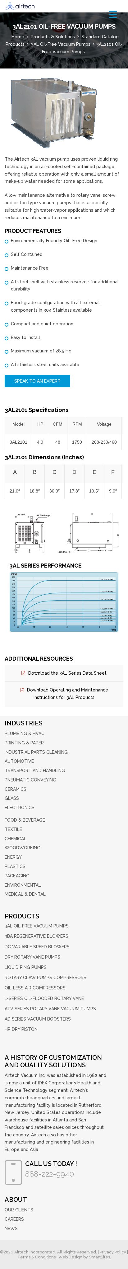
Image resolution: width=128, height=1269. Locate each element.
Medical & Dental (25, 894)
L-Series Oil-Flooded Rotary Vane (44, 998)
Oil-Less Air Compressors (35, 987)
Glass (12, 798)
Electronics (19, 807)
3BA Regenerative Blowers (36, 936)
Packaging (17, 875)
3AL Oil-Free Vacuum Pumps (37, 925)
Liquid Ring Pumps (26, 967)
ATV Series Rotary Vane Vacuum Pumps (50, 1008)
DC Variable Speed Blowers (37, 946)
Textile (13, 829)
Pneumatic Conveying (30, 779)
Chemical (15, 838)
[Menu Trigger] (112, 14)
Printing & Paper (24, 742)
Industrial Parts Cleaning (36, 752)
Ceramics (15, 789)
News (11, 1228)
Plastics (15, 866)
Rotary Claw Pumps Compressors (45, 977)
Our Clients (19, 1209)
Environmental (23, 885)
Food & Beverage (25, 820)
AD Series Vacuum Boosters (38, 1019)
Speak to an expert (37, 381)
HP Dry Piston (21, 1029)
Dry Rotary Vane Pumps (32, 957)
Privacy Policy (113, 1252)
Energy (13, 857)
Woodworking (22, 847)
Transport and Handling (35, 770)
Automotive (19, 761)
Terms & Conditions (36, 1257)
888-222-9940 (49, 1173)
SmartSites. (100, 1257)
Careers (14, 1219)
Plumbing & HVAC (24, 733)
